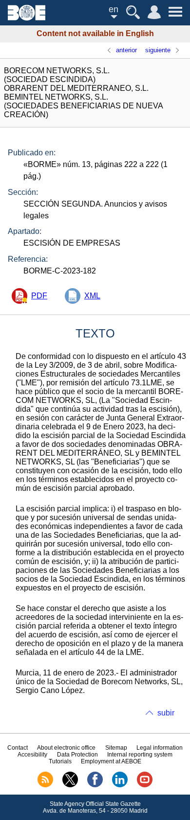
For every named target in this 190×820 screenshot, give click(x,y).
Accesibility (32, 754)
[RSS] (45, 785)
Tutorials (60, 761)
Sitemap (116, 747)
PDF (39, 296)
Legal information (159, 747)
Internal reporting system (139, 754)
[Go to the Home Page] (26, 18)
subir (165, 713)
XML (92, 296)
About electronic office (66, 747)
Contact (17, 747)
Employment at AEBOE (111, 761)
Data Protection (77, 754)
